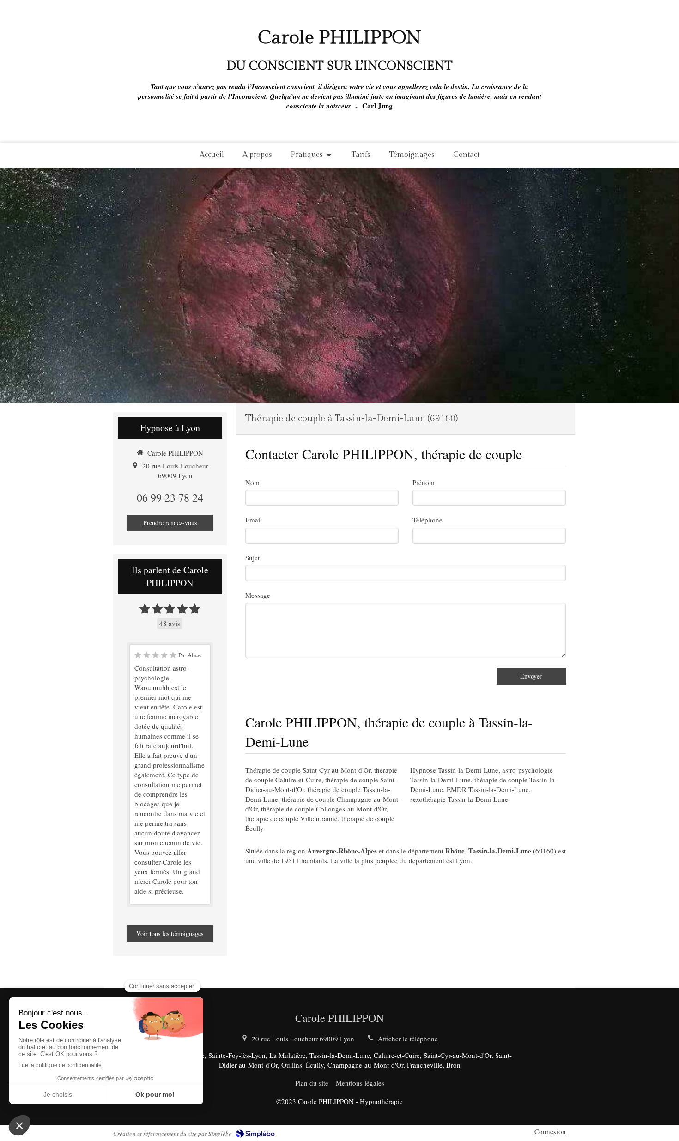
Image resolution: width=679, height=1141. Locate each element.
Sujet (252, 557)
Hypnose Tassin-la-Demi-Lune (454, 770)
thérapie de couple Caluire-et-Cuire (321, 774)
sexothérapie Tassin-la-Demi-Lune (459, 799)
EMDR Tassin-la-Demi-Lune (488, 789)
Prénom (423, 482)
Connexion (550, 1131)
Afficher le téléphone (408, 1038)
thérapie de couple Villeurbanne (291, 818)
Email (253, 519)
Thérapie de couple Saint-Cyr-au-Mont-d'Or (307, 770)
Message (257, 595)
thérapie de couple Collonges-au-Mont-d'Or (323, 808)
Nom (252, 482)
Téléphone (427, 519)
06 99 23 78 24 (170, 497)
